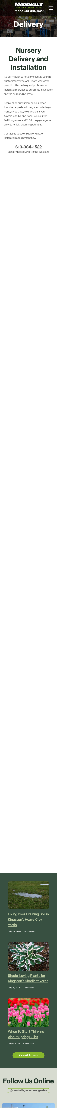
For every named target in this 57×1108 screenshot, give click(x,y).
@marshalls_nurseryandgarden (28, 1090)
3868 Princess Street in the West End (28, 152)
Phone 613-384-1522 (29, 11)
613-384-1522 (28, 147)
